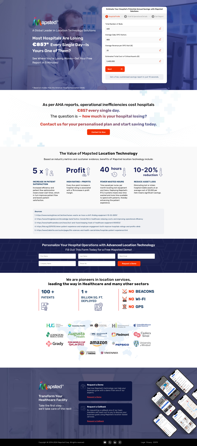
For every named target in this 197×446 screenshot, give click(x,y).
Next (110, 69)
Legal (143, 442)
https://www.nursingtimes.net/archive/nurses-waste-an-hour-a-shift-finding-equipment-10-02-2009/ (76, 215)
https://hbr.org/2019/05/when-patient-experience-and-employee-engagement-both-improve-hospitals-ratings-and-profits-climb (88, 227)
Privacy (149, 442)
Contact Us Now (99, 132)
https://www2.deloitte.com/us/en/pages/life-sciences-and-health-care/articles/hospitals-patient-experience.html (82, 230)
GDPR (155, 442)
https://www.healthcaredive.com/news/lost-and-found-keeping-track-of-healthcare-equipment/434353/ (79, 223)
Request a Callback (95, 421)
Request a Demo (129, 263)
